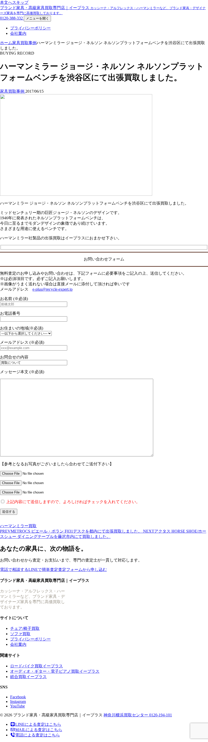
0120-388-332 (12, 18)
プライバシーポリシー (30, 28)
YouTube (17, 706)
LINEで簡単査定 (43, 569)
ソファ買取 (20, 634)
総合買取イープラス (28, 676)
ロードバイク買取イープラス (36, 666)
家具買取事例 (24, 43)
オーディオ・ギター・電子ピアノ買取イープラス (54, 671)
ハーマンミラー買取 (18, 526)
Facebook (18, 697)
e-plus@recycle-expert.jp (52, 289)
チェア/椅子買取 (25, 628)
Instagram (18, 701)
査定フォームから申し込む (82, 569)
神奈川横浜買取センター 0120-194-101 (137, 715)
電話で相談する (14, 569)
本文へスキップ (14, 2)
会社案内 (18, 33)
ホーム (6, 43)
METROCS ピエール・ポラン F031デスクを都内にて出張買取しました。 (71, 531)
